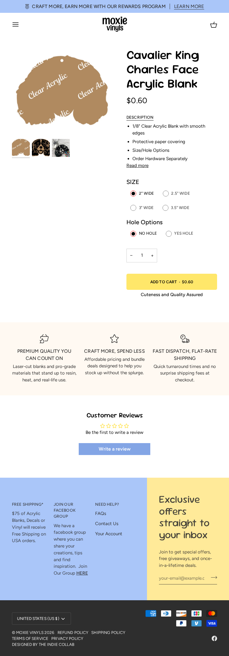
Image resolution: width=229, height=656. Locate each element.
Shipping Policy (108, 632)
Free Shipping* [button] (28, 504)
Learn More (189, 6)
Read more (137, 165)
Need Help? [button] (107, 504)
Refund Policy (73, 632)
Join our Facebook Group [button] (64, 510)
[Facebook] (214, 638)
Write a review (115, 449)
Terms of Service (30, 638)
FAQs (100, 513)
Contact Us (106, 523)
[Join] (212, 577)
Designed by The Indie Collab (43, 644)
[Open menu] (21, 24)
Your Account (108, 533)
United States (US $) (38, 618)
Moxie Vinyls (30, 632)
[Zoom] (63, 93)
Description (140, 117)
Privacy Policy (67, 638)
